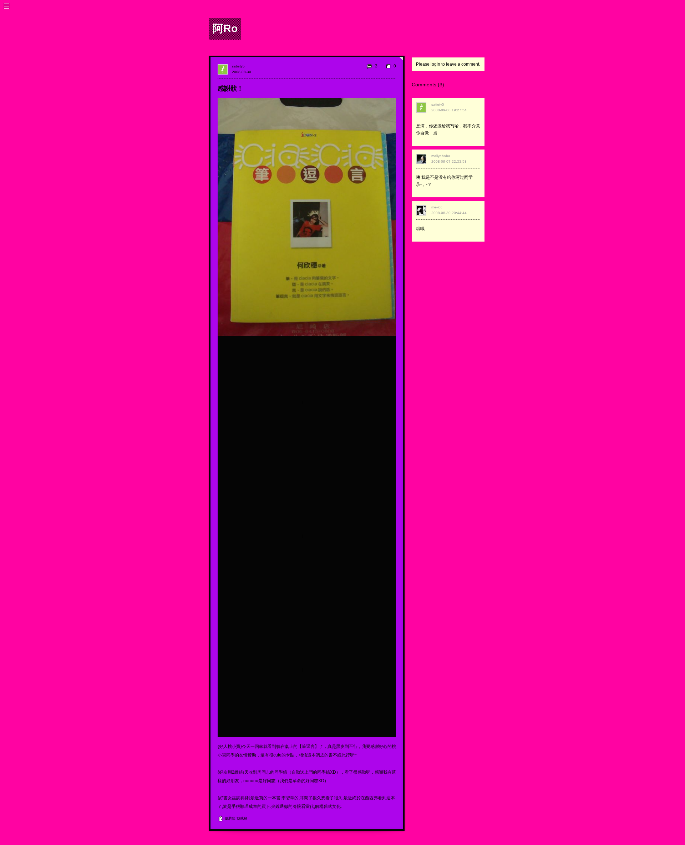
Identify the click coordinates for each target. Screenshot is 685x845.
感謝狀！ (230, 88)
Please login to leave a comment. (448, 64)
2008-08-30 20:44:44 (449, 213)
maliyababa (440, 156)
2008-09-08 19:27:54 (449, 110)
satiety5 (238, 66)
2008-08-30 (241, 72)
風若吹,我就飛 (236, 818)
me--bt (436, 207)
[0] (388, 66)
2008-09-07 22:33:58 (449, 161)
